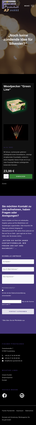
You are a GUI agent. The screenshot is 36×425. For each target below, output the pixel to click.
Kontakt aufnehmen (18, 311)
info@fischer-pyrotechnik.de (13, 361)
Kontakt (4, 380)
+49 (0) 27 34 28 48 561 (12, 358)
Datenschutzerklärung (18, 293)
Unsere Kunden (7, 375)
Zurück (4, 183)
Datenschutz (29, 410)
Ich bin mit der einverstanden (13, 294)
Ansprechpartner (7, 377)
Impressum (19, 410)
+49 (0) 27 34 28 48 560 (12, 355)
